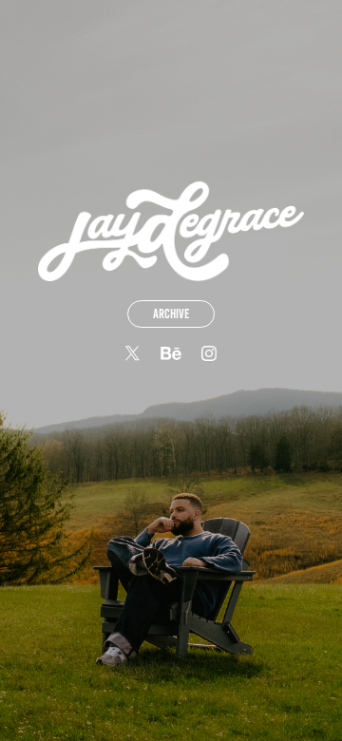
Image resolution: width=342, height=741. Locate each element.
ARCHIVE (171, 314)
